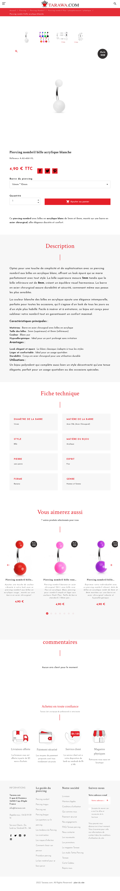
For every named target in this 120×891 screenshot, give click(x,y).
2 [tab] (51, 613)
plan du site (79, 882)
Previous (8, 565)
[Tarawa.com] (60, 3)
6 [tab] (68, 613)
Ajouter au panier (77, 201)
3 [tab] (55, 613)
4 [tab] (60, 613)
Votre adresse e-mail (98, 795)
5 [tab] (64, 613)
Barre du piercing (21, 179)
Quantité (15, 196)
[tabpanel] (60, 573)
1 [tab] (46, 613)
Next (111, 565)
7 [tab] (73, 613)
